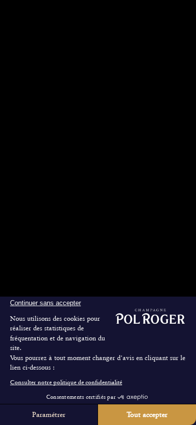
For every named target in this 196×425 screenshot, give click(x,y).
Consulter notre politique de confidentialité (66, 382)
